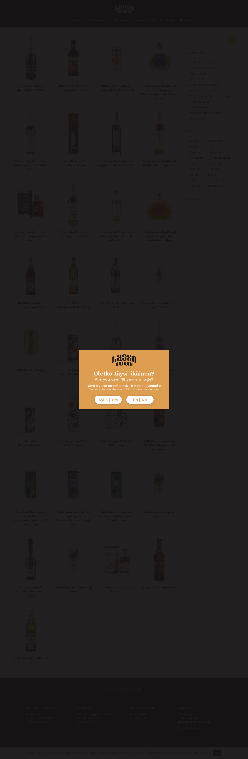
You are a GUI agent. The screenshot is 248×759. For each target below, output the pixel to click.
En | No (140, 399)
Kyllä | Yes (108, 399)
